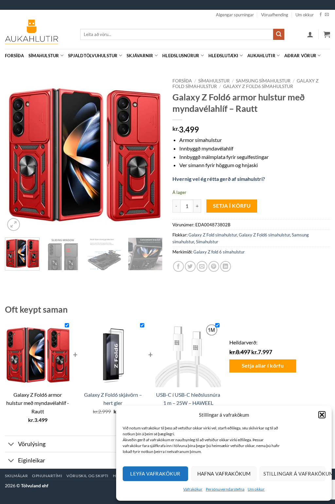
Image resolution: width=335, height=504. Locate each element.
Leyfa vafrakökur (155, 474)
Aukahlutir (261, 55)
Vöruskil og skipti (87, 475)
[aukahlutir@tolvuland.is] (326, 55)
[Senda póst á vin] (202, 266)
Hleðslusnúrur (180, 55)
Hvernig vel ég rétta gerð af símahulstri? (218, 179)
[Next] (151, 153)
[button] (322, 414)
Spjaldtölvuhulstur (93, 55)
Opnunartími (47, 475)
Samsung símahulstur (263, 80)
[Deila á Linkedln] (225, 266)
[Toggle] (11, 445)
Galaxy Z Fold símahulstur (212, 234)
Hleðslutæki (223, 55)
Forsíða (14, 55)
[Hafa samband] (327, 14)
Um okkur (256, 489)
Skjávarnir (140, 55)
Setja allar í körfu (263, 366)
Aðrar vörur (300, 55)
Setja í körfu (232, 206)
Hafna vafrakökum (224, 474)
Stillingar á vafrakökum (294, 474)
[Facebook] (321, 14)
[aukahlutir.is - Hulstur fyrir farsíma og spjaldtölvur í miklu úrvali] (37, 34)
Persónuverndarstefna (225, 489)
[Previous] (16, 153)
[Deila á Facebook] (178, 266)
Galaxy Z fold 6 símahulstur (219, 251)
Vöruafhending (274, 14)
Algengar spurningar (235, 14)
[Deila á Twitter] (190, 266)
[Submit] (278, 34)
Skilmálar (16, 475)
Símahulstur (43, 55)
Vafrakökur (193, 489)
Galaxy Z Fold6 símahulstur (258, 86)
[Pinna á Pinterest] (213, 266)
